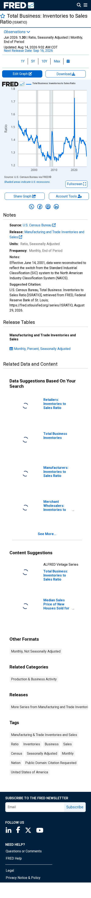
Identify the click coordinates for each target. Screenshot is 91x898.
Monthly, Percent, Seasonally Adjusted (42, 349)
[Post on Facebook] (39, 206)
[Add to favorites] (2, 15)
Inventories (31, 744)
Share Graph (23, 196)
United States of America (29, 772)
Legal (10, 870)
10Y (44, 61)
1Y (23, 61)
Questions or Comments (24, 851)
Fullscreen (75, 184)
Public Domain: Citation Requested (50, 763)
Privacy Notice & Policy (23, 878)
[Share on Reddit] (48, 206)
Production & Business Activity (34, 679)
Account (66, 196)
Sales (67, 744)
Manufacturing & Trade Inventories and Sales (44, 735)
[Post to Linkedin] (56, 206)
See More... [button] (47, 534)
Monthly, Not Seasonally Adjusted (36, 651)
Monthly (68, 753)
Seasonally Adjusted (42, 753)
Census (16, 753)
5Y (33, 61)
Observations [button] (15, 32)
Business (52, 744)
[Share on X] (31, 206)
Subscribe (74, 807)
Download (64, 74)
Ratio (15, 744)
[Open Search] (79, 5)
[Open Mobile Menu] (85, 5)
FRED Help (14, 858)
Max (57, 61)
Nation (16, 763)
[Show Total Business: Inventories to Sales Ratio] (54, 83)
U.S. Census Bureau (37, 225)
